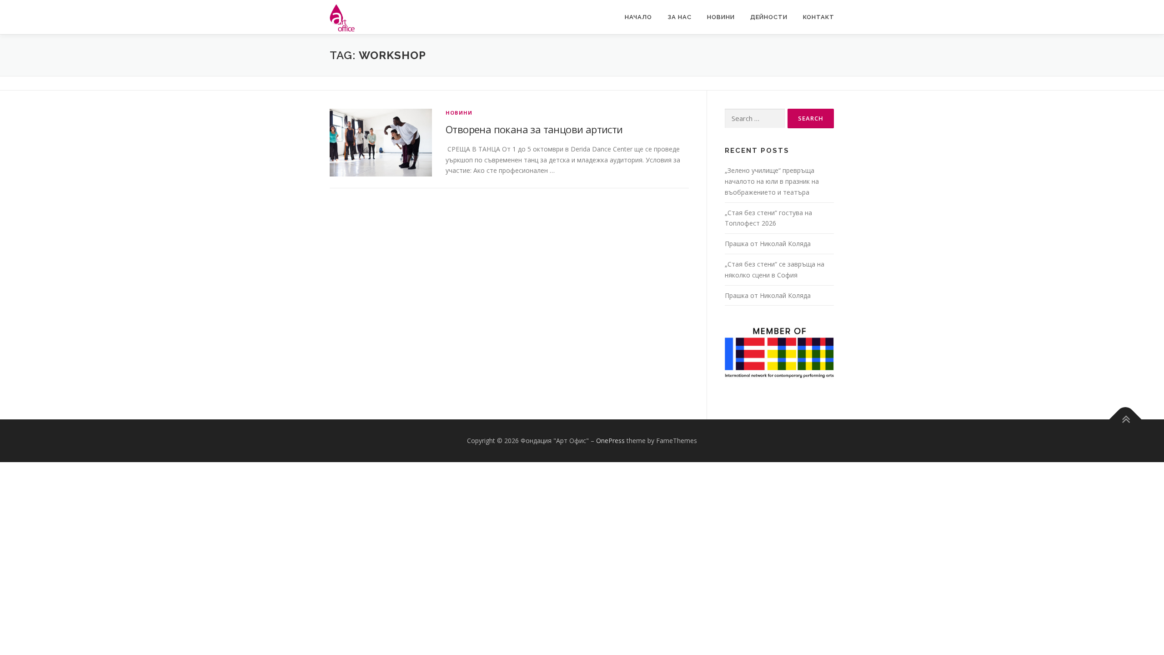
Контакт (818, 17)
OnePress (610, 440)
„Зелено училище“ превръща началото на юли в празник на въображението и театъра (772, 181)
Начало (638, 17)
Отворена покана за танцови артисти (534, 129)
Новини (721, 17)
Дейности (769, 17)
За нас (679, 17)
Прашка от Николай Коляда (768, 243)
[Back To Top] (1125, 419)
